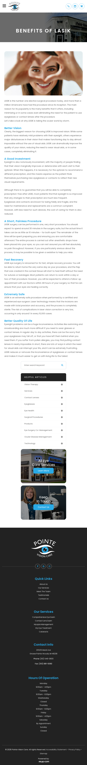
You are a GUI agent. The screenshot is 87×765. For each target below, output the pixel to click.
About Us (44, 584)
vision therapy (31, 384)
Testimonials (43, 595)
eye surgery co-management (38, 430)
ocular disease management (38, 437)
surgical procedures (33, 417)
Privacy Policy (74, 749)
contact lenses (31, 397)
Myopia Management (43, 624)
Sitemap (43, 753)
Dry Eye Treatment (43, 628)
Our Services (43, 588)
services (28, 391)
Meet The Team (43, 591)
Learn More (43, 470)
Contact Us (43, 507)
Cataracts (43, 631)
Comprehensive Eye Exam (43, 617)
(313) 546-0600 (46, 658)
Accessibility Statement (56, 749)
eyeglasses (29, 404)
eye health (29, 410)
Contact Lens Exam (43, 620)
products (28, 423)
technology (29, 443)
